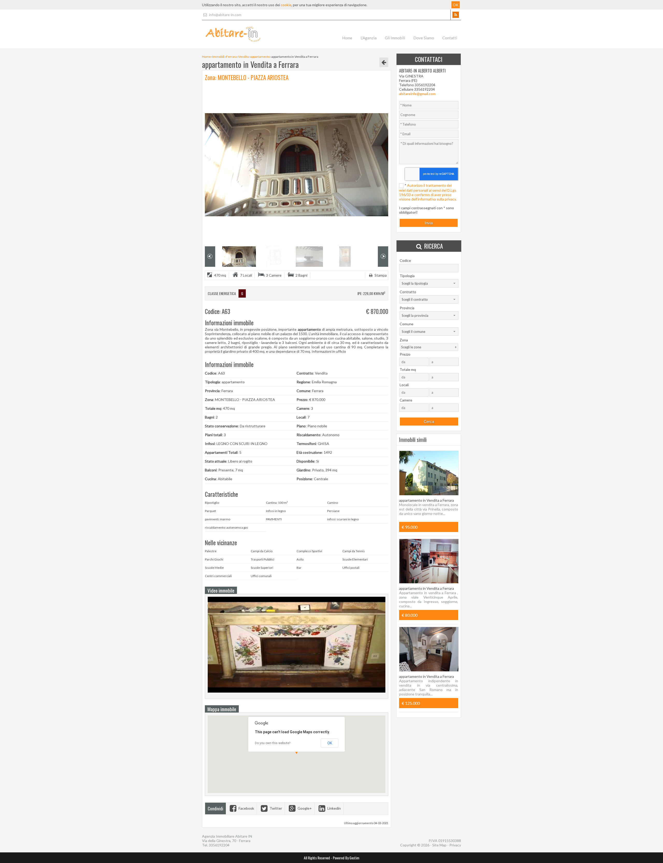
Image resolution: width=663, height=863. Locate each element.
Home (347, 37)
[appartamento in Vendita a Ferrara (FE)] (296, 694)
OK (329, 743)
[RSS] (455, 15)
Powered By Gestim (346, 857)
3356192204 (219, 845)
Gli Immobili (395, 37)
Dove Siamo (423, 37)
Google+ (304, 808)
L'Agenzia (369, 37)
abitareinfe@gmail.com (417, 93)
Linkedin (334, 808)
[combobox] (429, 283)
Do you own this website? (272, 743)
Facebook (246, 808)
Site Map (439, 845)
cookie (286, 5)
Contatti (449, 37)
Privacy (455, 845)
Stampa (380, 275)
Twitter (275, 808)
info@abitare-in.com (224, 14)
